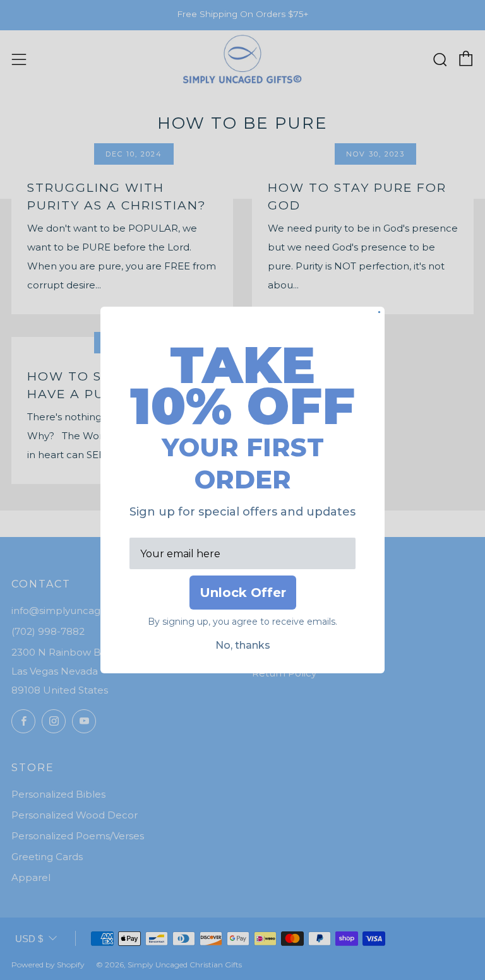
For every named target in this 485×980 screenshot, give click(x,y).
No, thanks (242, 645)
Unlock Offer (243, 592)
